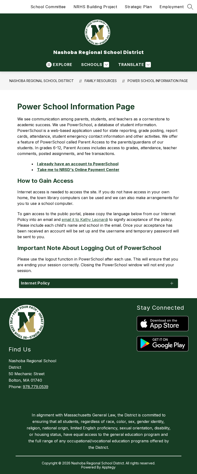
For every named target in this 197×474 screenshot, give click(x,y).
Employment (172, 6)
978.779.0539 (35, 386)
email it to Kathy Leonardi (85, 219)
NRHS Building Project (95, 6)
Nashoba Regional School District (41, 81)
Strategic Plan (138, 6)
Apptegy (109, 467)
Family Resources (101, 81)
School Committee (48, 6)
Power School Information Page (158, 81)
